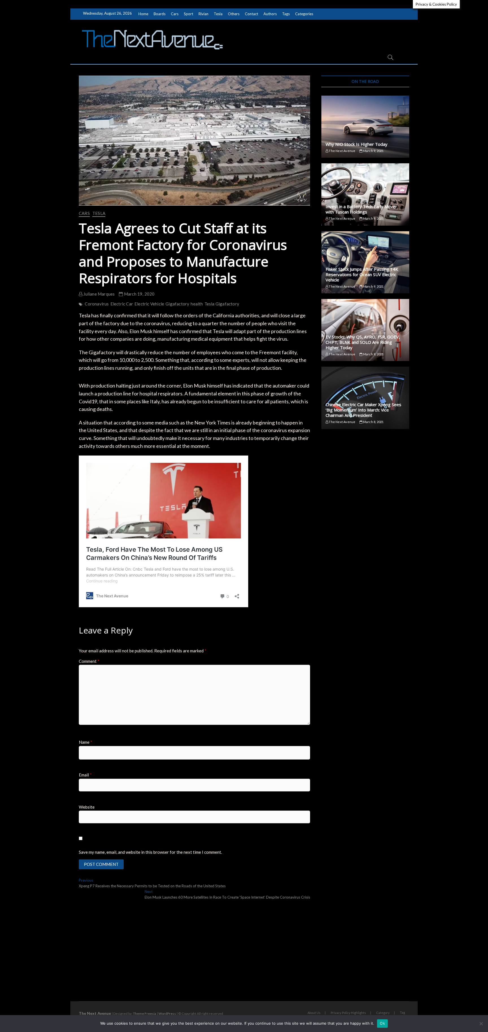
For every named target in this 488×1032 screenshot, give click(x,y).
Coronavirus (97, 303)
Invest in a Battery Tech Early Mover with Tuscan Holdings (361, 209)
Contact (251, 14)
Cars (174, 14)
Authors (270, 14)
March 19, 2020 (138, 293)
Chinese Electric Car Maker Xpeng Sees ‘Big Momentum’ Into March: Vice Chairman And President (363, 410)
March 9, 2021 (373, 151)
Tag (402, 1012)
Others (233, 14)
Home (143, 14)
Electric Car (121, 303)
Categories (304, 14)
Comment (89, 661)
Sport (188, 14)
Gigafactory (177, 303)
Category (383, 1013)
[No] (481, 1023)
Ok (382, 1023)
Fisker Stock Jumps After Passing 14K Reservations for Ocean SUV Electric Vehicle (362, 274)
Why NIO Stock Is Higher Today (356, 144)
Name (85, 742)
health (197, 303)
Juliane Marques (98, 293)
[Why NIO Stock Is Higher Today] (365, 127)
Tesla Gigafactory (221, 303)
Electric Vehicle (149, 303)
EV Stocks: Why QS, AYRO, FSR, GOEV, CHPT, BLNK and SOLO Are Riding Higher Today (363, 342)
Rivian (203, 14)
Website (87, 806)
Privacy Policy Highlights (348, 1013)
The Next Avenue (341, 151)
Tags (286, 14)
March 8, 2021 (373, 422)
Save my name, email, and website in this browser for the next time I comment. (150, 852)
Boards (159, 14)
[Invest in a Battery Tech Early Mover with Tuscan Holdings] (365, 194)
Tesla (218, 14)
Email (85, 774)
